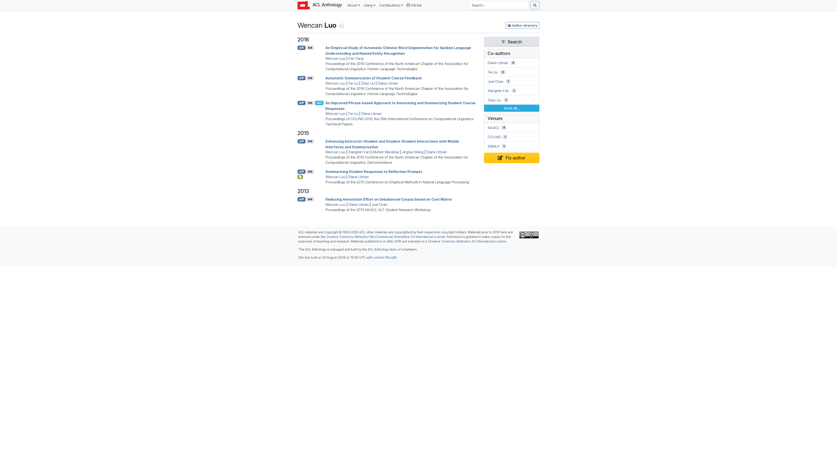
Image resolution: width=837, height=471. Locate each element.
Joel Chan (379, 204)
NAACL (494, 127)
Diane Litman (388, 83)
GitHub (416, 5)
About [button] (352, 5)
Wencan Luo (335, 58)
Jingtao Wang (413, 152)
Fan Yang (355, 58)
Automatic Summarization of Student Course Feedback (373, 78)
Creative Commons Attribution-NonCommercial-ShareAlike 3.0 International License (385, 237)
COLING (494, 137)
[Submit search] (534, 5)
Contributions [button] (389, 5)
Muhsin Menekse (386, 152)
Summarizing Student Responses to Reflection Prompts (373, 171)
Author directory (525, 25)
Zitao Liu (368, 83)
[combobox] (499, 5)
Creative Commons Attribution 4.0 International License (467, 241)
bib (310, 47)
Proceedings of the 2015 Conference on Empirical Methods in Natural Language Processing (397, 182)
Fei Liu (353, 83)
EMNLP (494, 146)
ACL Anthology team (382, 249)
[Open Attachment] (300, 177)
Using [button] (368, 5)
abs (319, 102)
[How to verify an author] (341, 25)
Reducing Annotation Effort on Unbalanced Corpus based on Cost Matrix (388, 199)
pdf (301, 47)
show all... (511, 108)
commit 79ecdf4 (384, 257)
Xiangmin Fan (359, 152)
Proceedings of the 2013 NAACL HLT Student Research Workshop (378, 210)
